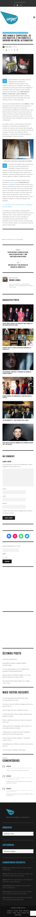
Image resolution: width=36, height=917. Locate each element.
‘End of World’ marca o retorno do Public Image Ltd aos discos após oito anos (17, 324)
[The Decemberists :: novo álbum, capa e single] (15, 410)
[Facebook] (14, 5)
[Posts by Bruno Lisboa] (4, 47)
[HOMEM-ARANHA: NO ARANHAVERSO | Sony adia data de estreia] (15, 385)
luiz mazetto (7, 239)
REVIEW (13, 33)
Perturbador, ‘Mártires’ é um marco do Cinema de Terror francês (17, 372)
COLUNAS (5, 33)
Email (4, 496)
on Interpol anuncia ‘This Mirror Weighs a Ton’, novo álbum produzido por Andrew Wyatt (19, 778)
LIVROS (9, 33)
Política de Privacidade (12, 817)
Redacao (5, 867)
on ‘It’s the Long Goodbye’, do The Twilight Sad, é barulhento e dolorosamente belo (19, 791)
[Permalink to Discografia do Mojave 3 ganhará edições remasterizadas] (4, 766)
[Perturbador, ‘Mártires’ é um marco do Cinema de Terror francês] (15, 361)
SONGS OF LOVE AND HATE (22, 33)
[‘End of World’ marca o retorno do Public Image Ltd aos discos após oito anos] (15, 313)
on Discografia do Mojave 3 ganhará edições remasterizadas (19, 768)
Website (5, 503)
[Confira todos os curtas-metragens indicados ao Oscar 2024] (15, 337)
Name (5, 489)
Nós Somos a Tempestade (16, 239)
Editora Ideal (12, 182)
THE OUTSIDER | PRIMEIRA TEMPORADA (14, 750)
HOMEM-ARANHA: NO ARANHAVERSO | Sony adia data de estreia (17, 396)
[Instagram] (17, 5)
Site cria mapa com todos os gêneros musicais (15, 710)
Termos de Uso (24, 817)
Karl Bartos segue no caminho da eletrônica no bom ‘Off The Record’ (18, 443)
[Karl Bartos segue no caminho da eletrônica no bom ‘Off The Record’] (15, 432)
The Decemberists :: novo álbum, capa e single (16, 420)
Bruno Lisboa (8, 47)
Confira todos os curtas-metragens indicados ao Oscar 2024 (17, 348)
